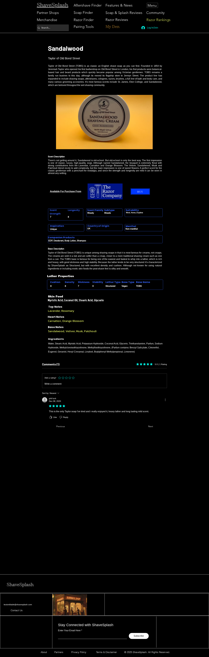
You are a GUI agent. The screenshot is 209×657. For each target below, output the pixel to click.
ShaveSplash (20, 584)
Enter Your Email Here (69, 630)
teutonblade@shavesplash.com (18, 604)
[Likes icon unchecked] (51, 417)
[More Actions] (165, 400)
